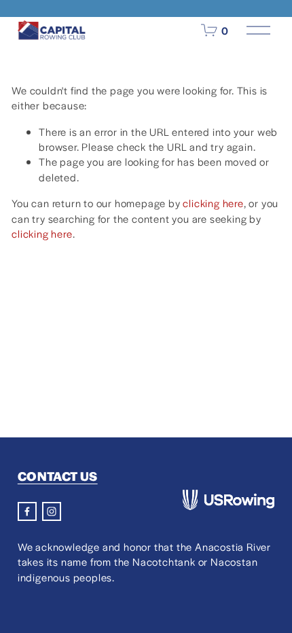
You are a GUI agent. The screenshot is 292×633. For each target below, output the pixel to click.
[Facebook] (27, 511)
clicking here (213, 203)
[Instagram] (51, 511)
